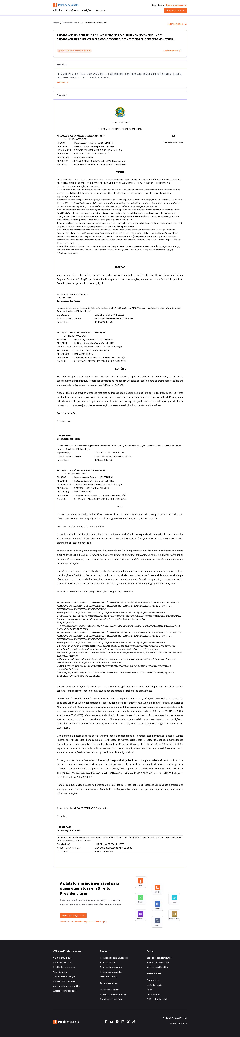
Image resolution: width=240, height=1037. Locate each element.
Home (56, 22)
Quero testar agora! (71, 915)
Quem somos (153, 980)
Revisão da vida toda (62, 962)
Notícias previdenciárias (111, 999)
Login (161, 5)
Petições (87, 10)
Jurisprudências (69, 22)
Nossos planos (173, 10)
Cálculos (57, 10)
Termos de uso (153, 994)
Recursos (100, 10)
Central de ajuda (154, 985)
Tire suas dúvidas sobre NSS (113, 994)
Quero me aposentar (176, 5)
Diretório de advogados (111, 972)
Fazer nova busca (175, 23)
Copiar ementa (170, 50)
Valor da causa (60, 972)
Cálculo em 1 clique (62, 958)
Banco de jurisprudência (111, 967)
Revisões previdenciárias (158, 962)
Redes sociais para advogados (114, 958)
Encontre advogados (109, 990)
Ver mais (61, 82)
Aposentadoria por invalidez (66, 986)
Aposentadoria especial (64, 981)
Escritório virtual (108, 976)
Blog (154, 5)
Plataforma (72, 10)
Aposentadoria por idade (65, 991)
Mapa (149, 990)
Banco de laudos (107, 962)
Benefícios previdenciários (159, 958)
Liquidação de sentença (64, 967)
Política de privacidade (157, 999)
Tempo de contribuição (64, 976)
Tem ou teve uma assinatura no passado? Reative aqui (82, 921)
